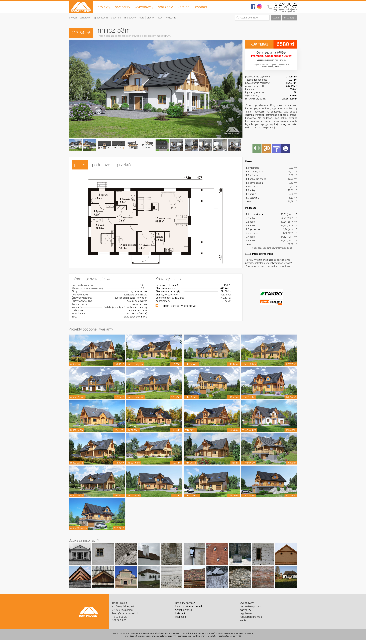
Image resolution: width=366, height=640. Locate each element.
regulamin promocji (251, 616)
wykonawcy (144, 7)
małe (141, 17)
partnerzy (122, 7)
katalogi (184, 7)
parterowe (85, 17)
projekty (104, 7)
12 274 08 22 (284, 4)
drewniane (116, 17)
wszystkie (171, 17)
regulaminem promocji (276, 60)
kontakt (201, 7)
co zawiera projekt (251, 606)
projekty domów (185, 603)
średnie (151, 17)
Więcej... (291, 17)
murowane (130, 17)
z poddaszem (101, 17)
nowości (72, 17)
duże (160, 17)
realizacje (165, 7)
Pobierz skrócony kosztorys (178, 305)
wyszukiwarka (183, 610)
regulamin (246, 613)
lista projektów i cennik (189, 606)
